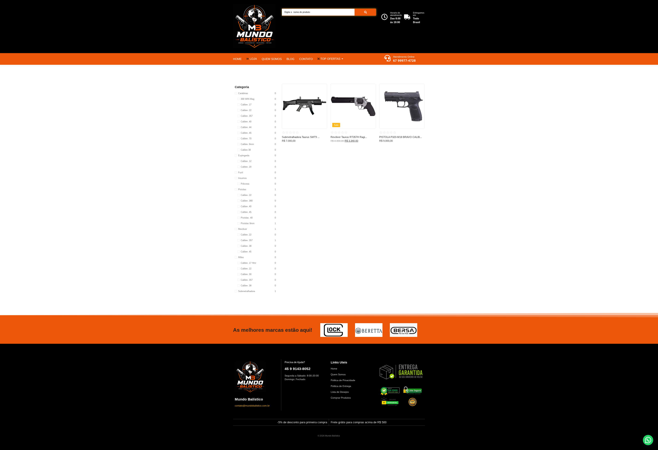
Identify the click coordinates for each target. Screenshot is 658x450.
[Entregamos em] (407, 17)
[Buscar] (365, 12)
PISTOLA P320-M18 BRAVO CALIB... (400, 137)
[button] (648, 440)
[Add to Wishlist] (323, 87)
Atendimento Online (404, 56)
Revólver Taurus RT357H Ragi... (349, 137)
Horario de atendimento (396, 14)
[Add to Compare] (323, 94)
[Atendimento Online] (387, 58)
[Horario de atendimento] (384, 17)
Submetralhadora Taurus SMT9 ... (301, 137)
